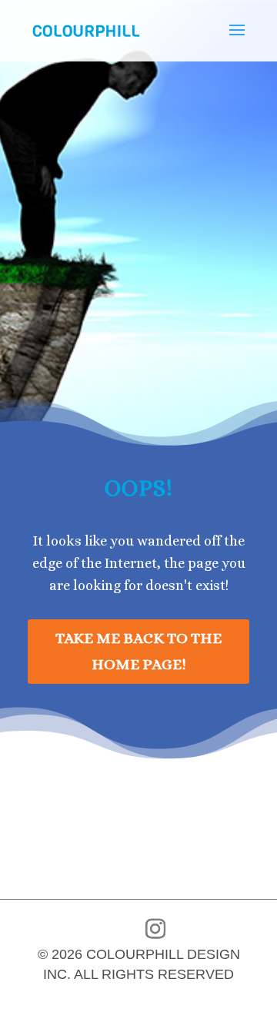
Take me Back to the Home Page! (138, 651)
